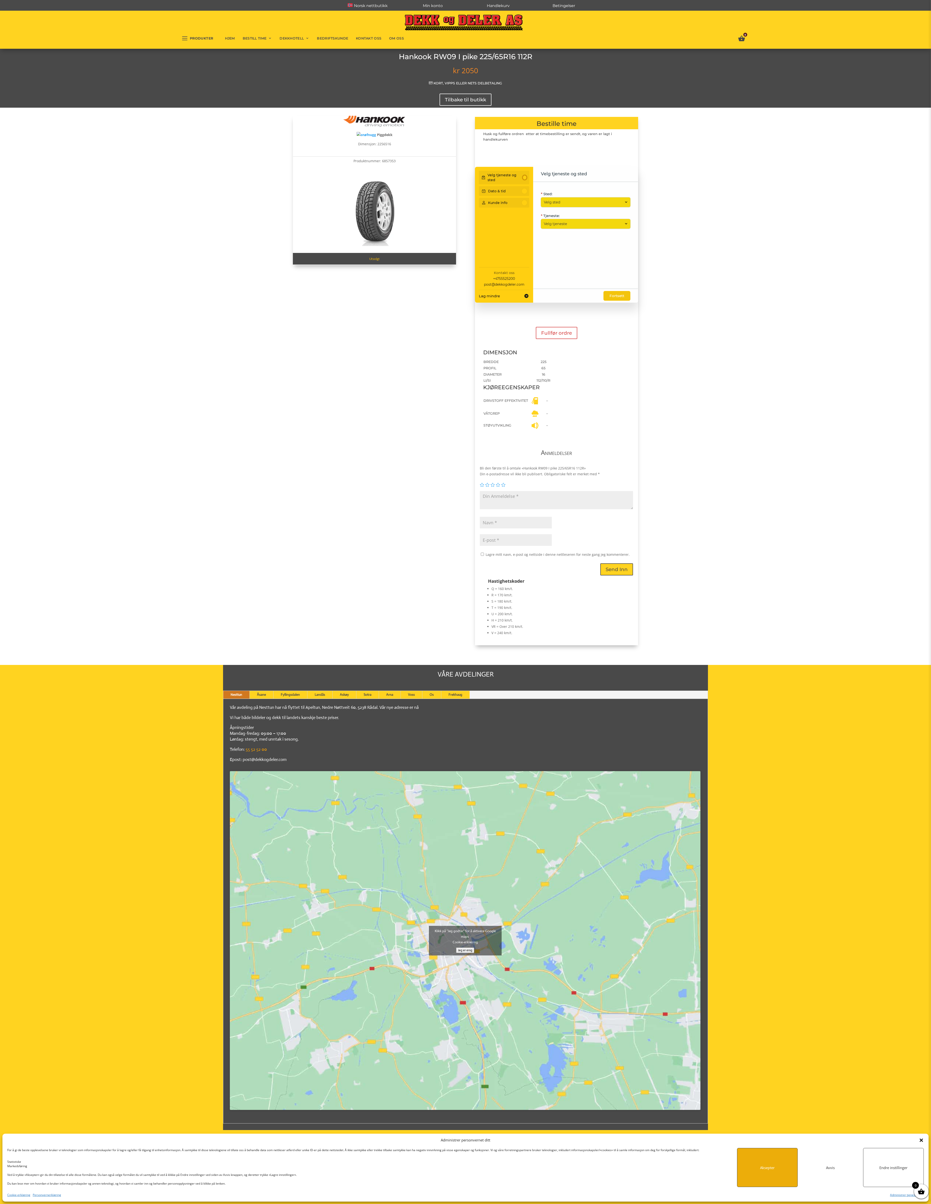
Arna (389, 694)
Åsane (261, 694)
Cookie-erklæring (18, 1195)
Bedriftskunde (332, 38)
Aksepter (767, 1167)
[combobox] (583, 202)
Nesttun (236, 694)
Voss (411, 694)
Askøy (344, 694)
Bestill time (254, 38)
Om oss (396, 38)
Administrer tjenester (904, 1195)
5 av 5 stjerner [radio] (503, 485)
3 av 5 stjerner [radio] (492, 485)
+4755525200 (504, 278)
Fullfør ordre (556, 333)
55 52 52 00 (256, 749)
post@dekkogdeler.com (504, 284)
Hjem (230, 38)
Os (432, 694)
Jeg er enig (465, 950)
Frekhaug (455, 694)
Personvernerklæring (47, 1195)
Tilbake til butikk (465, 100)
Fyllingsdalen (290, 694)
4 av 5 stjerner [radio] (498, 485)
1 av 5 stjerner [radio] (482, 485)
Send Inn (617, 569)
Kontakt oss (368, 38)
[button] (921, 1140)
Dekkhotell (292, 38)
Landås (320, 694)
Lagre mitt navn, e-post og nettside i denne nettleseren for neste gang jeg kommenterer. (558, 554)
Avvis (830, 1167)
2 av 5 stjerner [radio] (487, 485)
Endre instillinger (893, 1167)
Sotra (367, 694)
